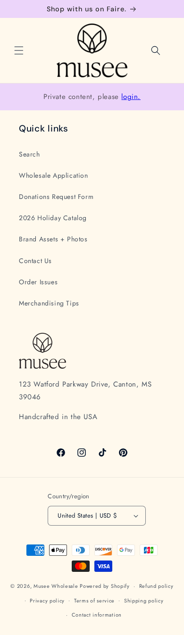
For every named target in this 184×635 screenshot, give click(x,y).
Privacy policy (47, 600)
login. (131, 96)
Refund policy (156, 586)
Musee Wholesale (55, 586)
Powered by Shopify (105, 586)
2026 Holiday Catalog (53, 218)
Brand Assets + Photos (53, 239)
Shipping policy (144, 600)
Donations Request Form (56, 196)
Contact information (97, 615)
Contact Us (35, 260)
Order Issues (38, 282)
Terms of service (94, 600)
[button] (18, 50)
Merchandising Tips (49, 303)
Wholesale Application (53, 175)
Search (29, 154)
